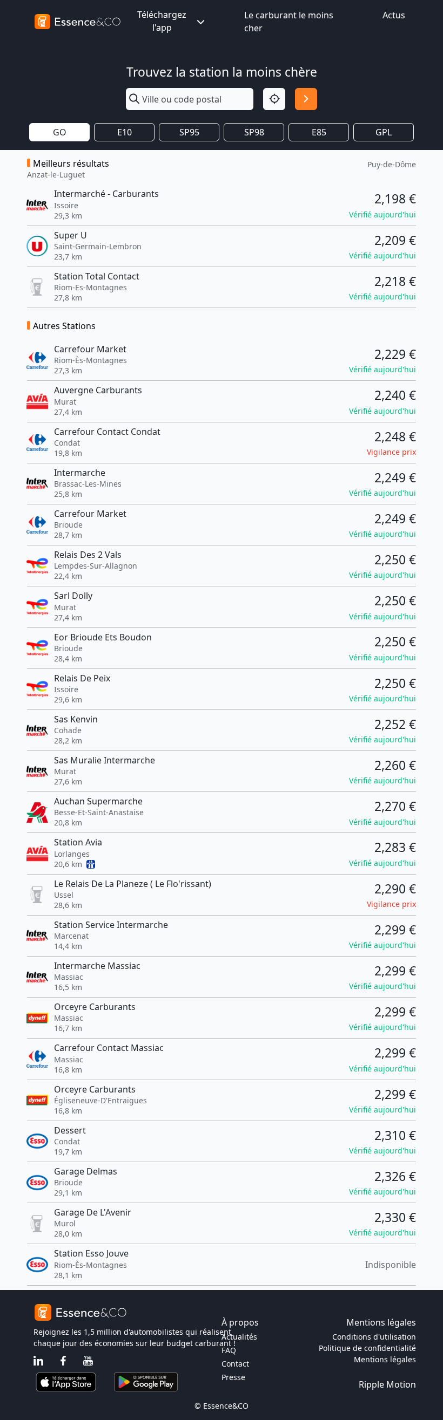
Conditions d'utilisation (374, 1337)
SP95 (189, 132)
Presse (233, 1377)
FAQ (229, 1350)
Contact (235, 1363)
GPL (383, 132)
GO (59, 132)
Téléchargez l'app (161, 21)
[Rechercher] (306, 99)
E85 (319, 132)
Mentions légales (385, 1359)
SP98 (254, 132)
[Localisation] (274, 99)
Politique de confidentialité (367, 1348)
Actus (393, 15)
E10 (124, 132)
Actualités (239, 1337)
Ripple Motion (387, 1384)
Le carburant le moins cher (288, 21)
